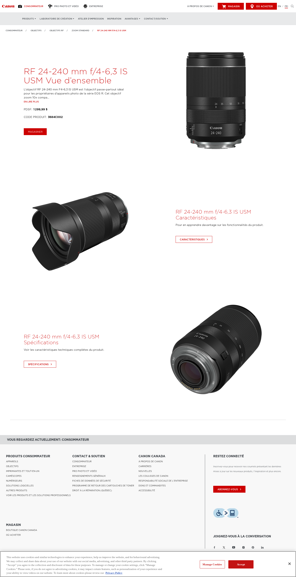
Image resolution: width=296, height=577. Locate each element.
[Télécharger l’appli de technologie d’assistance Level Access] (225, 513)
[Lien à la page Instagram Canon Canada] (243, 547)
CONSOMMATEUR (82, 461)
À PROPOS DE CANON (151, 461)
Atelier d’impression (91, 19)
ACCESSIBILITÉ (147, 490)
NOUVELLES (145, 471)
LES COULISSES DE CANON (153, 476)
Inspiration (114, 19)
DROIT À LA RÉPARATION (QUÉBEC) (92, 490)
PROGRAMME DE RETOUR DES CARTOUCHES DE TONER (103, 485)
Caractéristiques (194, 239)
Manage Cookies (212, 564)
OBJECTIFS (36, 30)
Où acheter (264, 6)
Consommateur (14, 30)
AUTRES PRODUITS (16, 490)
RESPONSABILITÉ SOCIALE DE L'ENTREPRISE (163, 481)
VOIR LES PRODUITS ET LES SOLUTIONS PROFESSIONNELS (38, 495)
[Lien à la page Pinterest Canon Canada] (253, 547)
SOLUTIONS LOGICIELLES (20, 485)
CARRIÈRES (145, 466)
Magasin (234, 6)
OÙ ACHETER (13, 535)
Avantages (131, 19)
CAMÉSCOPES (14, 476)
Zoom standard (80, 30)
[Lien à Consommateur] (8, 6)
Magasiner (35, 131)
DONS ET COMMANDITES (152, 485)
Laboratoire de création (56, 19)
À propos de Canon (199, 6)
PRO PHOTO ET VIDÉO (84, 471)
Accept (241, 564)
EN (279, 6)
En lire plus (31, 101)
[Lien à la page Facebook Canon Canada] (214, 547)
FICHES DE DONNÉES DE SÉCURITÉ (91, 481)
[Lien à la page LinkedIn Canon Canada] (262, 547)
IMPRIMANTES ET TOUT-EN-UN (22, 471)
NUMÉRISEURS (14, 481)
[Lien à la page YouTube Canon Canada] (233, 547)
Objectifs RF (57, 30)
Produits (28, 19)
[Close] (289, 563)
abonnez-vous (229, 489)
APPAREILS (12, 461)
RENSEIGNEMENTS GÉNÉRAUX (89, 476)
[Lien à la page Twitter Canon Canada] (224, 547)
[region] (148, 564)
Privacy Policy (114, 572)
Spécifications (40, 364)
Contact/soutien (155, 19)
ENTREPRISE (79, 466)
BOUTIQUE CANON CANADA (21, 530)
